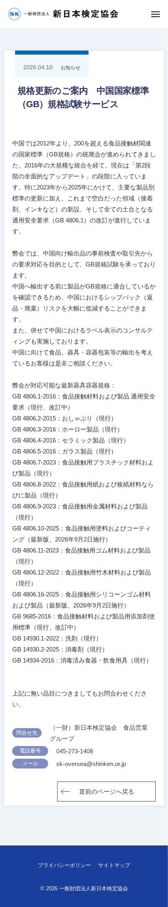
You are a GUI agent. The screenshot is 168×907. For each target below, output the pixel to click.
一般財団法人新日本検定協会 (93, 888)
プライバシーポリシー (64, 865)
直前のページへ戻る (106, 791)
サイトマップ (114, 865)
